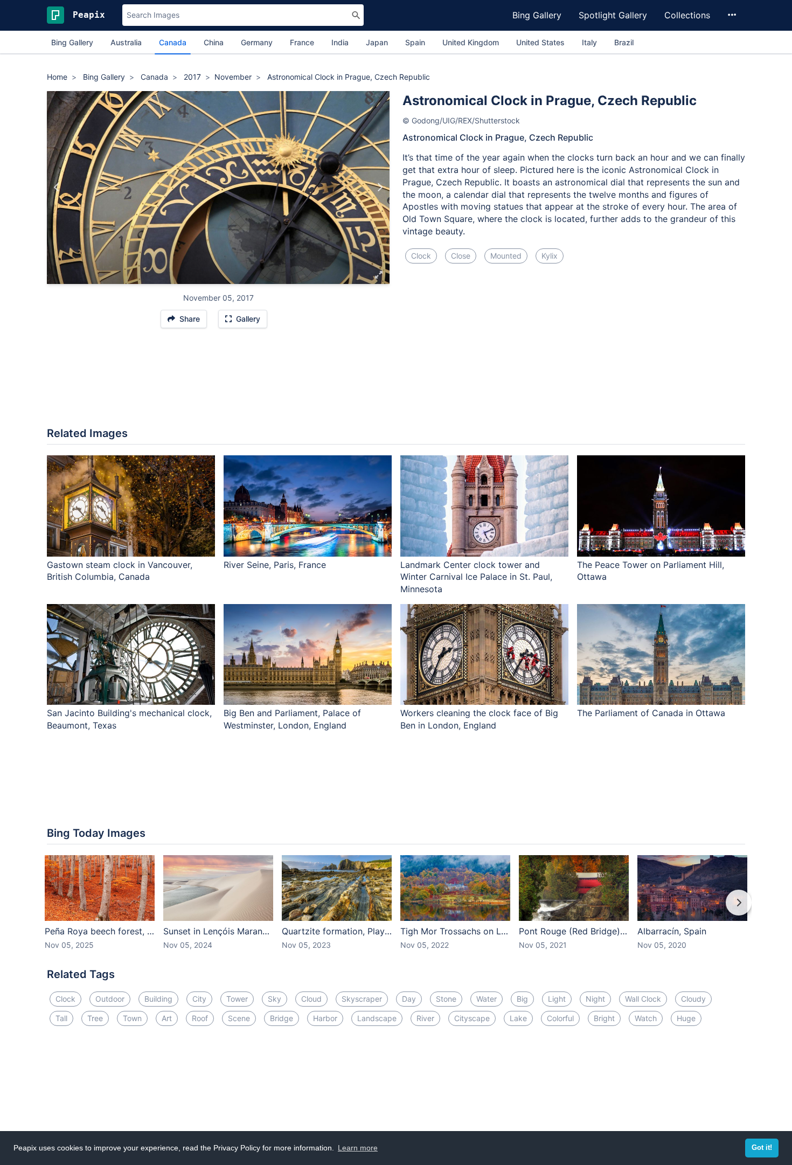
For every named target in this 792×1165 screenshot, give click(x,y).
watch (646, 1018)
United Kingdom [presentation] (470, 42)
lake (518, 1018)
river (425, 1018)
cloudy (693, 998)
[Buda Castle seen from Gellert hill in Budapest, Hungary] (380, 187)
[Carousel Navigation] (396, 910)
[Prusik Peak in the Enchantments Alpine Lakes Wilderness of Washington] (57, 187)
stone (446, 998)
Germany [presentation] (257, 42)
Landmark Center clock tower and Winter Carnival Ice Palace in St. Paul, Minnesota (476, 577)
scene (239, 1018)
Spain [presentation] (415, 42)
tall (61, 1018)
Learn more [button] (358, 1147)
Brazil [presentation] (624, 42)
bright (604, 1018)
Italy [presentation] (589, 42)
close (460, 255)
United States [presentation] (540, 42)
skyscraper (362, 998)
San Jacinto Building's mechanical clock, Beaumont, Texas (129, 719)
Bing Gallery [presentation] (72, 42)
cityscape (472, 1018)
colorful (560, 1018)
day (409, 998)
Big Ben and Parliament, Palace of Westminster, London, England (292, 719)
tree (95, 1018)
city (199, 998)
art (167, 1018)
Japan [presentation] (377, 42)
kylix (549, 255)
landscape (377, 1018)
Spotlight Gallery (613, 15)
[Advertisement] (396, 383)
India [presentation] (340, 42)
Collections (687, 15)
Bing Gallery (536, 15)
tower (237, 998)
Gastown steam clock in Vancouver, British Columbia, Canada (119, 570)
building (158, 998)
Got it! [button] (762, 1148)
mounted (506, 255)
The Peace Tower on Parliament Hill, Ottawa (650, 570)
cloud (311, 998)
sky (274, 998)
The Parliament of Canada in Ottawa (651, 713)
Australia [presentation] (126, 42)
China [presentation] (214, 42)
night (595, 998)
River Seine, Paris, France (275, 564)
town (132, 1018)
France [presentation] (302, 42)
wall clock (643, 998)
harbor (325, 1018)
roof (200, 1018)
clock (421, 255)
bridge (281, 1018)
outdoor (109, 998)
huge (686, 1018)
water (486, 998)
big (522, 998)
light (557, 998)
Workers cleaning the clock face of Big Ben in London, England (479, 719)
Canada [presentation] (172, 42)
